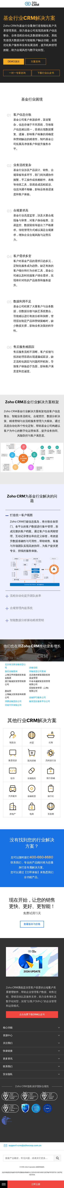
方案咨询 (35, 61)
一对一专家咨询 (17, 72)
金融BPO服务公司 (37, 697)
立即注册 (35, 1184)
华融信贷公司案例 (37, 671)
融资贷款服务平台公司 (39, 701)
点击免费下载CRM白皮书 (32, 1014)
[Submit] (57, 1158)
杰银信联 (33, 667)
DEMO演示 (13, 61)
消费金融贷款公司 (13, 701)
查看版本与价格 (32, 924)
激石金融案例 (11, 671)
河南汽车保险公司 (13, 705)
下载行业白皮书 (45, 72)
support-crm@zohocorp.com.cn (25, 1145)
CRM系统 (17, 987)
